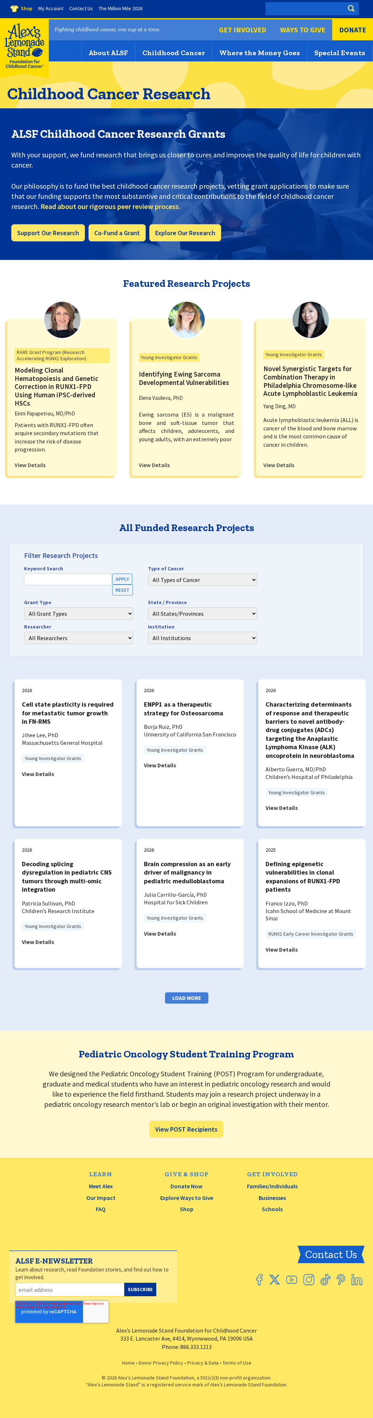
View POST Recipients (186, 1129)
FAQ (101, 1209)
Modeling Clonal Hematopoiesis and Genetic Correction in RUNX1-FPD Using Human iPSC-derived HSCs (56, 386)
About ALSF (108, 52)
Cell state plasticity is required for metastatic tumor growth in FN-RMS (68, 713)
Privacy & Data (203, 1362)
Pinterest (341, 1279)
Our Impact (100, 1197)
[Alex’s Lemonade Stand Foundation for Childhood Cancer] (24, 76)
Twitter (274, 1279)
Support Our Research (48, 233)
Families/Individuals (272, 1186)
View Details (30, 465)
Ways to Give (302, 29)
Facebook (259, 1279)
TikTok (325, 1279)
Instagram (308, 1279)
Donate (352, 29)
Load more (186, 998)
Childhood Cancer (173, 52)
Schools (272, 1209)
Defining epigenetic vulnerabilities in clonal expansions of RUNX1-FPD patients (303, 876)
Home (128, 1362)
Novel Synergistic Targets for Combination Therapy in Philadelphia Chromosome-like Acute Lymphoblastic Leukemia (310, 381)
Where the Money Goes (259, 52)
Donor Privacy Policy (161, 1362)
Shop (186, 1209)
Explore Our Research (185, 233)
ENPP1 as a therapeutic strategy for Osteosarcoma (183, 708)
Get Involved (242, 29)
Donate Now (186, 1186)
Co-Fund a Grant (117, 233)
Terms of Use (237, 1362)
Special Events (339, 52)
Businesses (272, 1197)
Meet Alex (101, 1186)
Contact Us (331, 1254)
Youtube (291, 1279)
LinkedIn (357, 1279)
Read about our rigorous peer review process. (110, 206)
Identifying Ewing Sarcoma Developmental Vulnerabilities (184, 378)
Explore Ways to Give (186, 1197)
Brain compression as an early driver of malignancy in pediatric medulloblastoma (187, 872)
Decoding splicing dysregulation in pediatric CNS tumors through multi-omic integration (67, 876)
